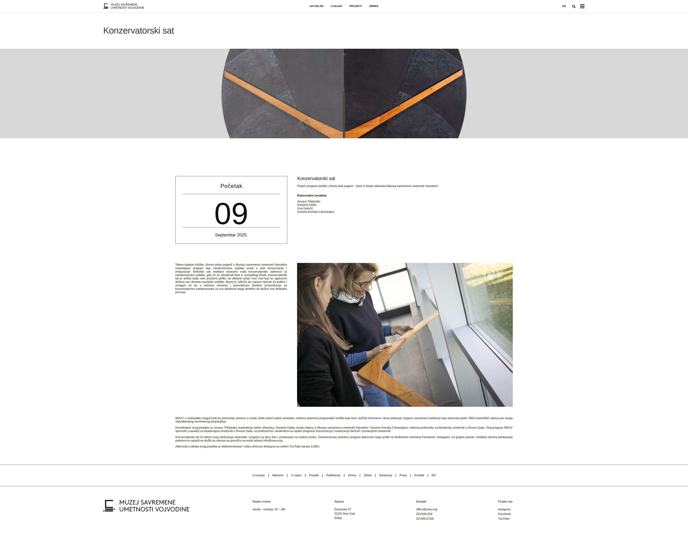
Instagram (443, 437)
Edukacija (385, 475)
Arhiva (352, 475)
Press (403, 475)
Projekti (355, 6)
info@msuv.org (272, 440)
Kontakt (419, 475)
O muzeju (258, 475)
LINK (315, 446)
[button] (573, 6)
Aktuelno (317, 6)
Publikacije (333, 475)
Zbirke (373, 6)
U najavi (336, 6)
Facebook (428, 437)
